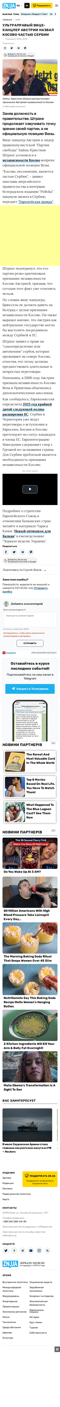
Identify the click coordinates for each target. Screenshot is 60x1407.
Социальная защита (41, 1282)
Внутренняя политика (15, 1282)
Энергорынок (10, 1301)
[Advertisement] (30, 235)
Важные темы (10, 14)
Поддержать (43, 5)
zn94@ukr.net (44, 1226)
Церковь (7, 1332)
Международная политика (11, 1289)
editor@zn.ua (9, 1235)
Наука (6, 1317)
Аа (27, 5)
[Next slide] (55, 14)
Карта (5, 1199)
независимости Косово (21, 160)
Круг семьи (36, 1322)
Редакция (8, 1183)
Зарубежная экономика (37, 1289)
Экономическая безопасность (39, 1303)
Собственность (38, 1332)
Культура (7, 1337)
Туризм (34, 1327)
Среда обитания (11, 1327)
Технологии (9, 1322)
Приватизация (10, 1306)
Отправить (30, 643)
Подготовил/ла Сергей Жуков (22, 569)
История (34, 1317)
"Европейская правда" (35, 201)
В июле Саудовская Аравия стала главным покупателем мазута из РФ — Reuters (27, 1148)
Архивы (6, 1177)
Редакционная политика (16, 1194)
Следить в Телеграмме (32, 688)
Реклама (7, 1188)
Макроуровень (10, 1296)
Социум (34, 1312)
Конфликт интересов (42, 1296)
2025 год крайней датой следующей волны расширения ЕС (27, 409)
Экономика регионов (14, 1311)
